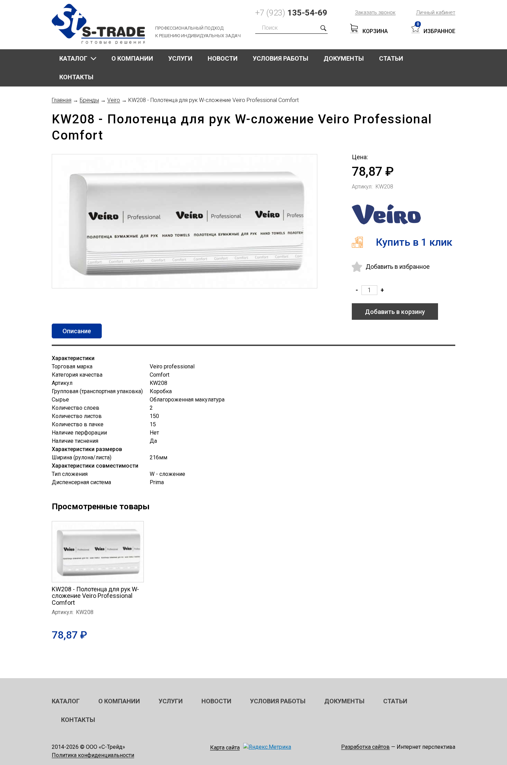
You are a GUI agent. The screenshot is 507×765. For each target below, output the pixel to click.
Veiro (113, 100)
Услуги (180, 58)
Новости (223, 58)
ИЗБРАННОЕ (439, 31)
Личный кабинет (435, 12)
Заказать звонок (375, 12)
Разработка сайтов (365, 747)
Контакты (76, 77)
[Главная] (103, 24)
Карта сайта (225, 747)
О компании (132, 58)
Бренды (89, 100)
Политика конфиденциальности (93, 755)
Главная (61, 100)
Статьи (391, 58)
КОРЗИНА (375, 31)
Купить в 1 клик (414, 242)
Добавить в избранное (398, 266)
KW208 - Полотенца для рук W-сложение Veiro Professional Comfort (95, 595)
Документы (344, 58)
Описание (76, 331)
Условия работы (280, 58)
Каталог (73, 58)
